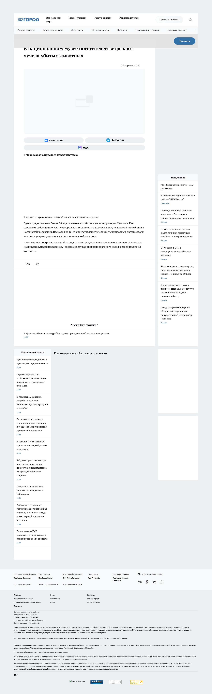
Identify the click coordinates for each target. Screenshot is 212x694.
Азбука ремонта (26, 30)
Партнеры (18, 606)
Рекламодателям (129, 17)
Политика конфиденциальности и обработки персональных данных (41, 652)
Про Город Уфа (94, 578)
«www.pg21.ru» (34, 612)
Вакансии (122, 30)
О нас (52, 595)
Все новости (53, 17)
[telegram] (38, 264)
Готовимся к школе (53, 30)
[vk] (28, 264)
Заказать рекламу (177, 30)
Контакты (91, 595)
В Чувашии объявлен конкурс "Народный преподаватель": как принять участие (66, 335)
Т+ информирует (100, 30)
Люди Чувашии (77, 17)
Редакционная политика (23, 598)
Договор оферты (93, 598)
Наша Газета (93, 574)
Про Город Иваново (121, 574)
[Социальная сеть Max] (84, 147)
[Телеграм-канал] (115, 140)
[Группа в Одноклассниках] (147, 582)
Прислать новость (169, 19)
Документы (77, 30)
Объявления (55, 598)
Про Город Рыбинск (71, 578)
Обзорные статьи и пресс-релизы (27, 602)
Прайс (52, 602)
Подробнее (89, 648)
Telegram (17, 595)
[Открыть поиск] (190, 20)
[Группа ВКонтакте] (54, 140)
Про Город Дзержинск (23, 584)
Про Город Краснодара (72, 584)
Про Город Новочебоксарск (25, 574)
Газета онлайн (102, 17)
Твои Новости (44, 574)
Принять (185, 41)
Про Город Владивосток (48, 584)
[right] (195, 30)
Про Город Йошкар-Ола (72, 574)
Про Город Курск (45, 578)
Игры (49, 21)
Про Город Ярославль (22, 578)
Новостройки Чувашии (148, 30)
